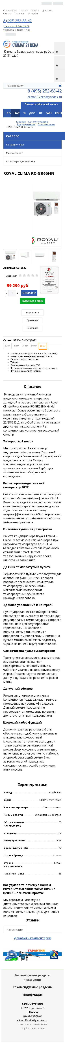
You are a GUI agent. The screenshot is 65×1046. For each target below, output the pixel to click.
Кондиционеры (15, 144)
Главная (12, 113)
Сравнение (32, 320)
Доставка (47, 10)
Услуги (35, 10)
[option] (47, 216)
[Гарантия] (32, 960)
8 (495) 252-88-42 (45, 90)
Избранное (32, 328)
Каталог (24, 10)
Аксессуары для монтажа (20, 161)
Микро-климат (14, 153)
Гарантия (20, 13)
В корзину (29, 293)
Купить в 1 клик (32, 301)
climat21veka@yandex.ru (44, 97)
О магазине (9, 10)
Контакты (33, 13)
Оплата (7, 13)
